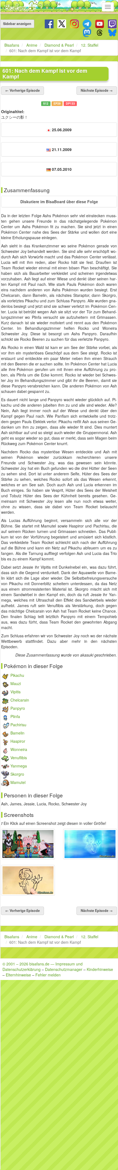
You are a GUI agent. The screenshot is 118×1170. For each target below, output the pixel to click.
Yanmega (18, 766)
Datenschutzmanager (63, 969)
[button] (59, 201)
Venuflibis (18, 757)
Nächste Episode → (97, 90)
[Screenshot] (28, 844)
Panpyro (17, 708)
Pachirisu (18, 724)
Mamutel (18, 782)
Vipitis (15, 691)
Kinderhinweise (100, 969)
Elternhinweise (18, 975)
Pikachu (17, 675)
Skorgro (17, 774)
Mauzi (15, 683)
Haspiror (17, 741)
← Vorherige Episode (22, 90)
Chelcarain (19, 700)
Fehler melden (48, 975)
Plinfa (15, 716)
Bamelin (17, 733)
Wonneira (18, 749)
